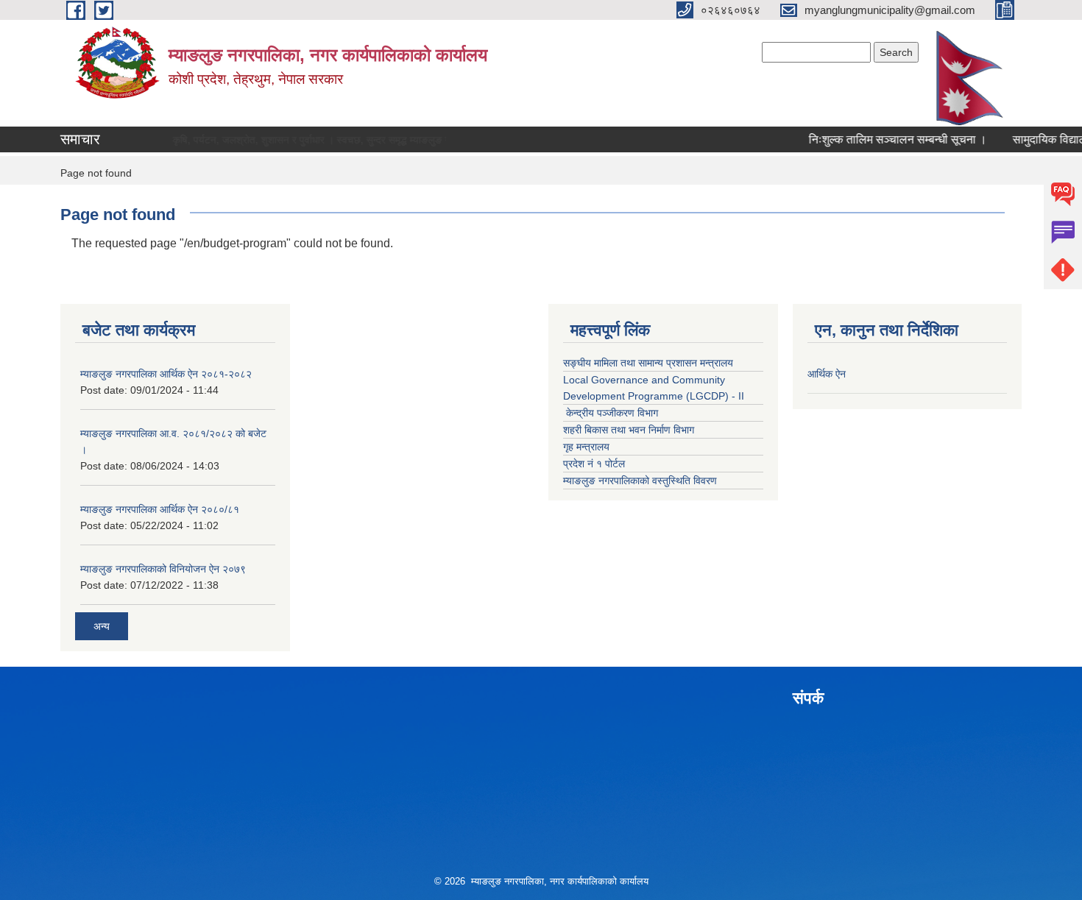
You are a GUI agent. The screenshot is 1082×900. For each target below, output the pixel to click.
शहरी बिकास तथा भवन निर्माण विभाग (628, 430)
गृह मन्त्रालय (586, 447)
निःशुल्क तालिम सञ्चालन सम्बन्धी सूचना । (882, 139)
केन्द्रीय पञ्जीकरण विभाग (610, 413)
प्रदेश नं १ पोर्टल (594, 464)
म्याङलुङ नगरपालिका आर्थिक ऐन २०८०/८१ (159, 509)
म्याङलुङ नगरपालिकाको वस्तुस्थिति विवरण (640, 480)
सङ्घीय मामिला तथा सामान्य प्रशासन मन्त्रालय (648, 363)
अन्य (101, 626)
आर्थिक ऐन (826, 374)
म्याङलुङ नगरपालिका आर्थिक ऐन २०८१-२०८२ (166, 374)
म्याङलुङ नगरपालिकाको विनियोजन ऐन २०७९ (163, 569)
